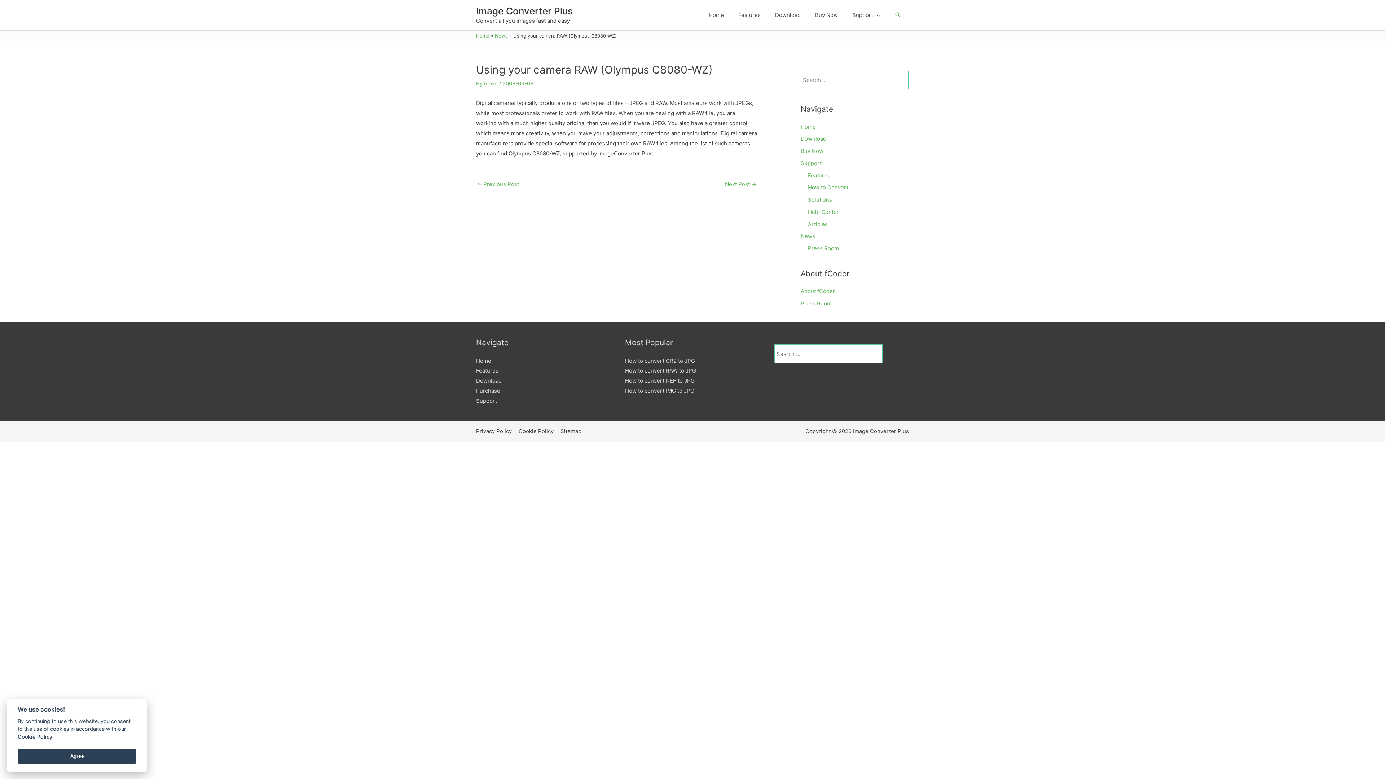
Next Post (740, 184)
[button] (898, 15)
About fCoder (818, 291)
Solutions (820, 199)
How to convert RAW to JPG (660, 370)
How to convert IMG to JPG (659, 390)
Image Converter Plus (524, 11)
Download (813, 138)
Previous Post (498, 184)
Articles (818, 224)
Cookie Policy (536, 431)
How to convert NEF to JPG (660, 380)
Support (811, 163)
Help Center (823, 211)
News (808, 236)
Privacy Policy (494, 431)
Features (819, 175)
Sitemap (570, 431)
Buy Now (812, 151)
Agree (77, 756)
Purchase (488, 390)
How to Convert (828, 187)
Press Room (823, 248)
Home (808, 126)
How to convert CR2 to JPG (660, 360)
